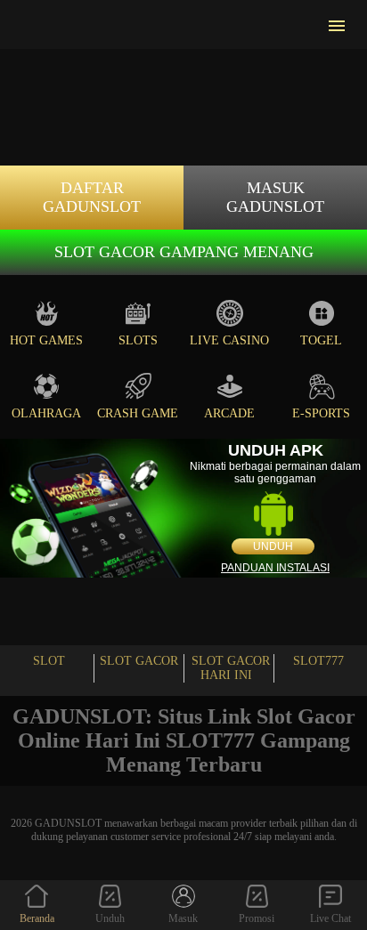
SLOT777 (318, 660)
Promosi (256, 918)
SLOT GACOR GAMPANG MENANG (184, 252)
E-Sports (321, 413)
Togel (321, 340)
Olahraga (46, 413)
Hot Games (46, 340)
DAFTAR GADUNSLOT (92, 197)
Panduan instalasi (275, 568)
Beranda (37, 918)
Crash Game (137, 413)
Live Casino (229, 340)
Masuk (183, 918)
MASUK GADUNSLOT (275, 197)
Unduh (273, 546)
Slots (138, 340)
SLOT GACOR (139, 660)
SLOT (49, 660)
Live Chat (330, 918)
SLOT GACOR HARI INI (231, 668)
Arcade (229, 413)
